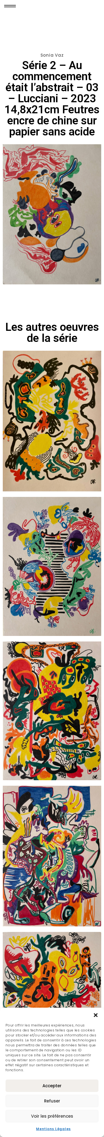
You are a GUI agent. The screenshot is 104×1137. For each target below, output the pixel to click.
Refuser (52, 1101)
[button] (95, 1014)
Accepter (52, 1086)
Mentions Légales (53, 1128)
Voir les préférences (52, 1116)
